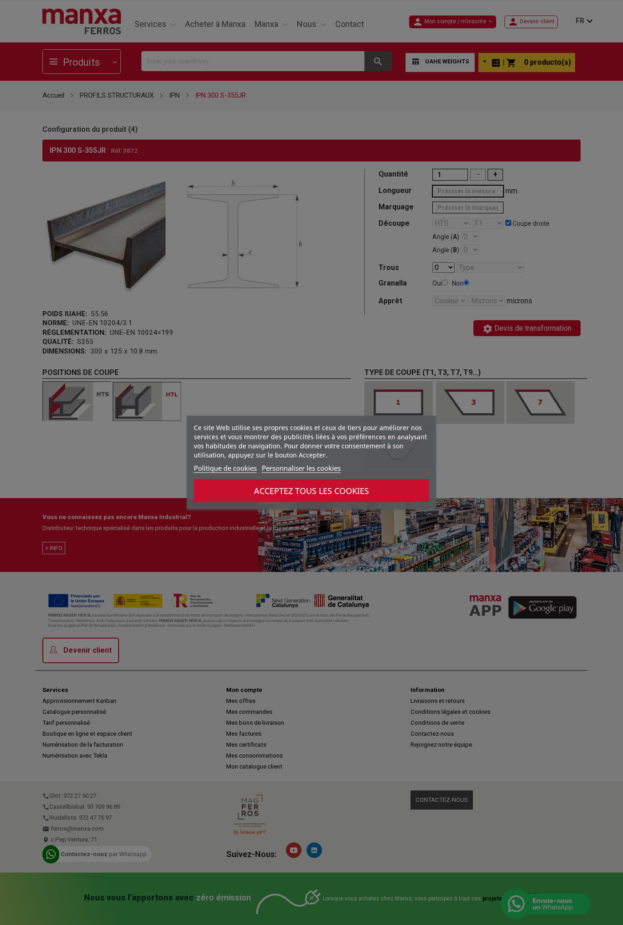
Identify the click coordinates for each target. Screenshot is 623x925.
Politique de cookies (225, 468)
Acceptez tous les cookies (311, 490)
